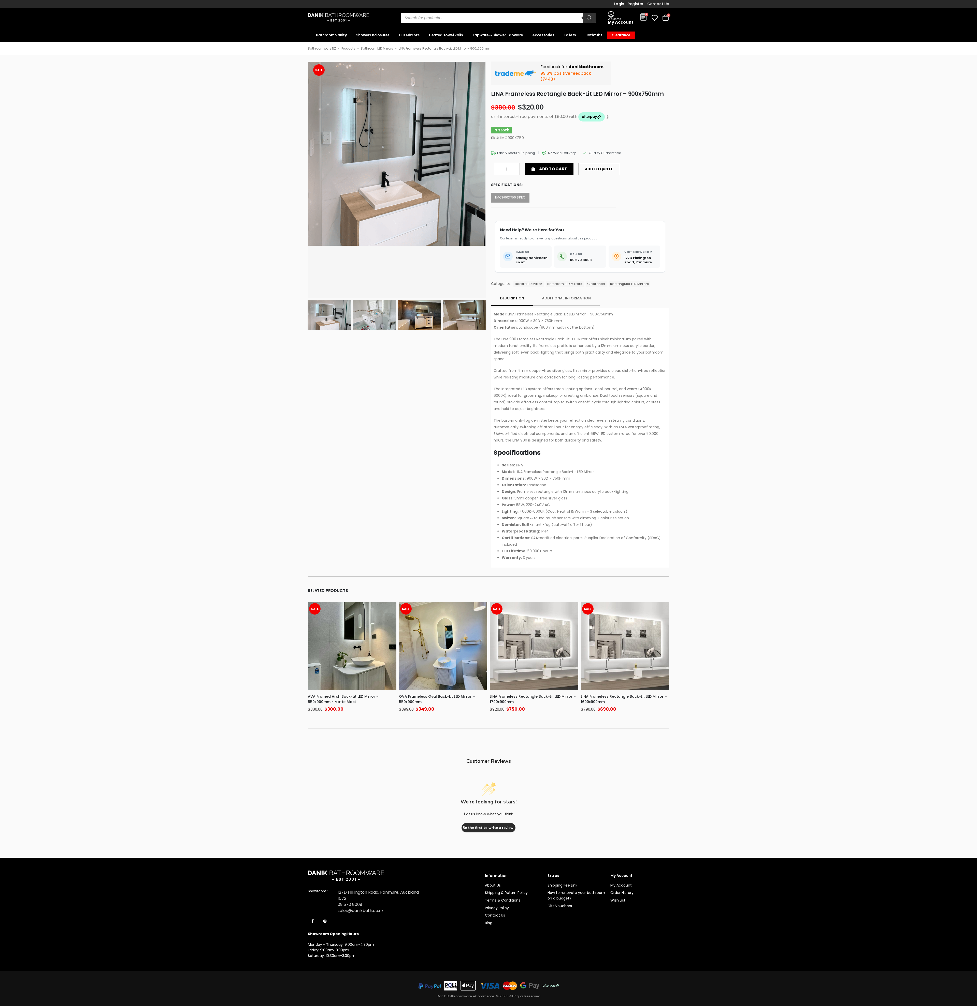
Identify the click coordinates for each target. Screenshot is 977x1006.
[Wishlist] (654, 17)
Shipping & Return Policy (506, 892)
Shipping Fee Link (562, 885)
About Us (493, 885)
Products (348, 48)
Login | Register (629, 3)
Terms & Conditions (502, 900)
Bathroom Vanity (331, 35)
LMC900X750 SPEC (510, 197)
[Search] (589, 18)
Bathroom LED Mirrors (377, 48)
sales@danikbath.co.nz (360, 910)
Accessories (543, 35)
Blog (488, 922)
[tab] (512, 298)
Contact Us (658, 3)
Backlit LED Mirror (528, 283)
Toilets (570, 35)
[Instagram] (325, 921)
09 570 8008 (350, 904)
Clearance (621, 35)
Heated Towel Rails (446, 35)
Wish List (617, 900)
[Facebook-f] (313, 921)
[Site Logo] (338, 17)
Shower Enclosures (373, 35)
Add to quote (599, 169)
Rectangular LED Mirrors (629, 283)
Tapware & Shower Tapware (497, 35)
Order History (622, 892)
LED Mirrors (409, 35)
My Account (621, 885)
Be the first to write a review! (488, 827)
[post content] (352, 646)
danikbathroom (586, 67)
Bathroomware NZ (322, 48)
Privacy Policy (497, 907)
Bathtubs (593, 35)
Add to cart (553, 169)
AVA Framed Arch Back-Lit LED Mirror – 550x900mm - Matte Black (343, 699)
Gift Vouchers (560, 905)
